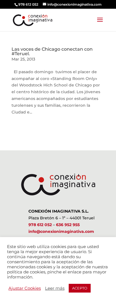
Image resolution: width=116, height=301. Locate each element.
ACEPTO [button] (79, 288)
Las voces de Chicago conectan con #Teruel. (52, 51)
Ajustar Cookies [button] (24, 288)
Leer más (54, 288)
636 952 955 (68, 224)
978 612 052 (40, 224)
